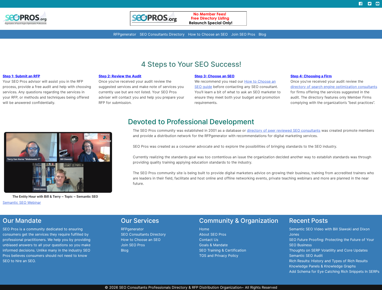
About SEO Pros (212, 234)
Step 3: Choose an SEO (215, 76)
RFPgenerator (124, 34)
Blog (262, 34)
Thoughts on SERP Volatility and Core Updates (328, 250)
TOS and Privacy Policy (218, 255)
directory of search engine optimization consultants (333, 86)
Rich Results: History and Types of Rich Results (328, 261)
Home (204, 229)
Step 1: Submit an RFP (21, 76)
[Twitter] (372, 3)
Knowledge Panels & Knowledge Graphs (322, 266)
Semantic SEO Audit (306, 255)
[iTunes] (351, 3)
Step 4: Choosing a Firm (311, 76)
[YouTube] (377, 3)
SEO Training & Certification (222, 250)
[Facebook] (360, 3)
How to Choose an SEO (208, 34)
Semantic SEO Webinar (22, 202)
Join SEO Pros (243, 34)
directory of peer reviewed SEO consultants (283, 130)
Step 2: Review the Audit (120, 76)
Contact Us (208, 239)
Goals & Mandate (213, 245)
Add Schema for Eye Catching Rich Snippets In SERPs (334, 271)
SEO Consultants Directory (162, 34)
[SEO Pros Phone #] (343, 3)
